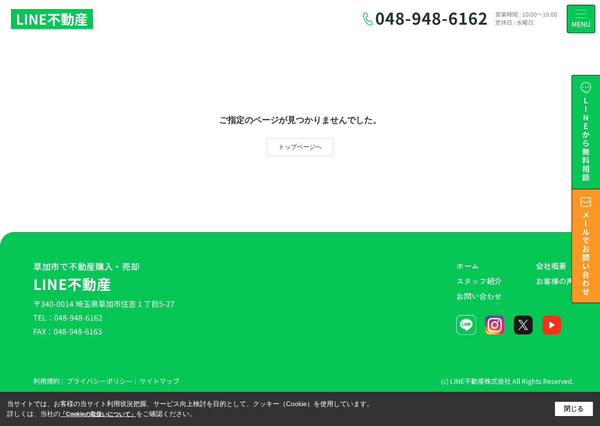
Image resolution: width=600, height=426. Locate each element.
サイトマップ (159, 381)
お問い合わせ (479, 296)
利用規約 (46, 381)
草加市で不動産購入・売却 (86, 277)
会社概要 (551, 265)
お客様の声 (555, 281)
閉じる (574, 408)
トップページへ (300, 146)
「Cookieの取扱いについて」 (98, 414)
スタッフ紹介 (479, 281)
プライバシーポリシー (99, 381)
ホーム (467, 265)
